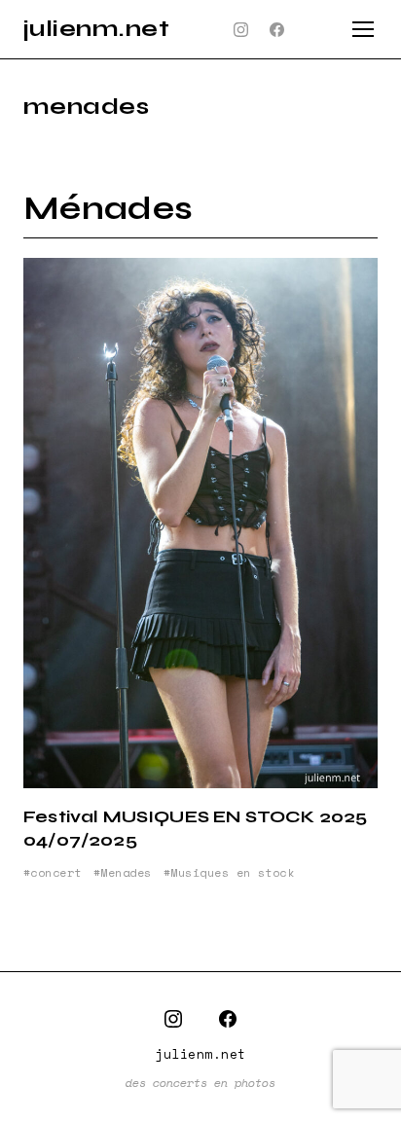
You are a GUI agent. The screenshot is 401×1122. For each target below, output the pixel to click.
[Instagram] (241, 29)
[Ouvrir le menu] (363, 29)
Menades (125, 873)
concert (55, 873)
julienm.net (96, 29)
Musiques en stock (232, 873)
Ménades (108, 209)
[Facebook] (277, 29)
